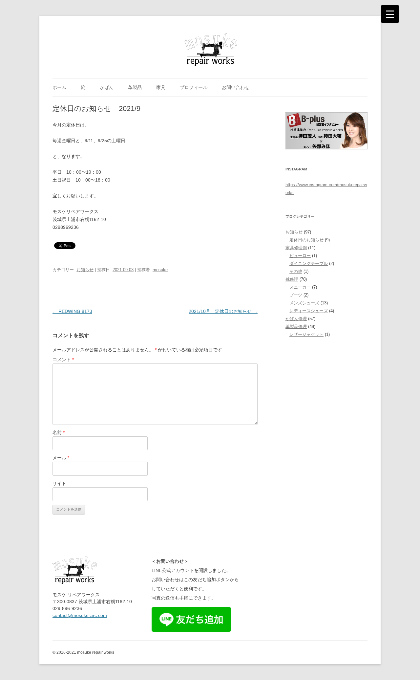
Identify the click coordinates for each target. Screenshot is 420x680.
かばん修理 (296, 318)
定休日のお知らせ (306, 239)
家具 (160, 87)
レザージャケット (306, 334)
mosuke (160, 269)
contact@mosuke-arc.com (79, 615)
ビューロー (300, 255)
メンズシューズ (304, 302)
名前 (58, 432)
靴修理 (291, 279)
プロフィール (193, 87)
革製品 (135, 87)
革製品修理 (296, 326)
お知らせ (85, 269)
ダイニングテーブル (308, 263)
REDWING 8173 (72, 311)
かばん (107, 87)
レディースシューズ (308, 310)
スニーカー (300, 287)
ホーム (59, 87)
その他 (295, 271)
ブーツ (295, 295)
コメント (63, 359)
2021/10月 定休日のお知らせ (223, 311)
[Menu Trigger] (390, 14)
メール (60, 457)
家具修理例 (296, 247)
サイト (59, 483)
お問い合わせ (235, 87)
